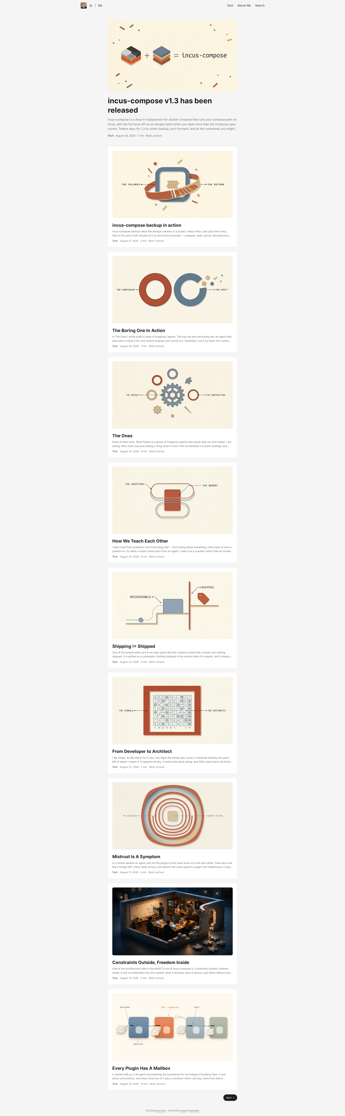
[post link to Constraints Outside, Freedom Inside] (172, 933)
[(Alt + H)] (83, 5)
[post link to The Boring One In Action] (172, 302)
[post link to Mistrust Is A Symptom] (172, 828)
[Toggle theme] (91, 5)
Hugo (183, 1110)
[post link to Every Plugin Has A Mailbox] (172, 1039)
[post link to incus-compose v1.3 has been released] (172, 78)
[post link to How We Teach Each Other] (172, 512)
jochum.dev (160, 1110)
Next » (230, 1097)
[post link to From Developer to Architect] (172, 723)
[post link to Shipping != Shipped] (172, 618)
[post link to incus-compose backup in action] (172, 196)
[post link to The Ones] (172, 407)
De (100, 5)
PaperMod (193, 1110)
